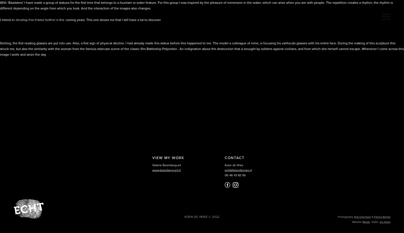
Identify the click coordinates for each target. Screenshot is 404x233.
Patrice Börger (382, 217)
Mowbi (366, 222)
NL (347, 16)
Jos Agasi (385, 222)
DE (366, 16)
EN (357, 16)
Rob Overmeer (362, 217)
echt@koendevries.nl (238, 170)
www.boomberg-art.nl (166, 170)
